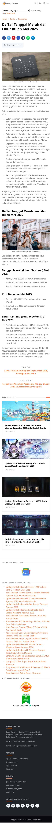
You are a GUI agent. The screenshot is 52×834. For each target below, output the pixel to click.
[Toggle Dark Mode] (40, 3)
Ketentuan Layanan (14, 789)
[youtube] (18, 806)
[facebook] (23, 806)
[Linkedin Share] (18, 38)
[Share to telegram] (33, 38)
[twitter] (28, 806)
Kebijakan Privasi (13, 785)
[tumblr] (32, 806)
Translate (10, 13)
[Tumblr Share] (23, 38)
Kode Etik (10, 792)
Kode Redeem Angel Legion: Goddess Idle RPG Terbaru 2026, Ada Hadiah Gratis (24, 540)
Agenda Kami (11, 765)
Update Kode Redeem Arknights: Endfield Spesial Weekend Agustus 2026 (25, 464)
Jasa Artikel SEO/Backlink (16, 782)
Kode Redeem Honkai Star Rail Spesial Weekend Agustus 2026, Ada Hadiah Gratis (25, 426)
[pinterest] (13, 806)
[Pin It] (13, 38)
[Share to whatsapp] (28, 38)
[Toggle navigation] (48, 3)
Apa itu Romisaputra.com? (17, 758)
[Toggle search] (44, 3)
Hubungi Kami (12, 762)
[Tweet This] (9, 38)
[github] (37, 806)
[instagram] (35, 3)
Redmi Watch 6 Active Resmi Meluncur (23, 673)
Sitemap (9, 769)
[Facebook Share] (4, 38)
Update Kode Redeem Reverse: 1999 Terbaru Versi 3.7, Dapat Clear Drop (26, 502)
